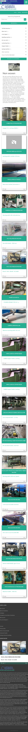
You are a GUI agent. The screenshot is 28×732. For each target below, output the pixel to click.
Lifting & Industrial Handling (5, 635)
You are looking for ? (4, 619)
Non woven (14, 23)
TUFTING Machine (7, 28)
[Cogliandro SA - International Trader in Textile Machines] (8, 7)
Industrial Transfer (3, 633)
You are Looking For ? (6, 3)
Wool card (5, 31)
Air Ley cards (5, 40)
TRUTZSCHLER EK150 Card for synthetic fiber (14, 440)
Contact (1, 626)
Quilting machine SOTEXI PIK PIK (14, 558)
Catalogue (2, 613)
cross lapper (5, 34)
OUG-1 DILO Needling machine (14, 266)
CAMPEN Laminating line (14, 325)
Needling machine (7, 37)
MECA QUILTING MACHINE (14, 499)
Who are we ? (2, 617)
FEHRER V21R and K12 (14, 297)
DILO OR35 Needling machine (14, 238)
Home (15, 12)
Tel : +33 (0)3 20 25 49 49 (12, 1)
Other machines (5, 52)
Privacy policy (3, 628)
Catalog (19, 12)
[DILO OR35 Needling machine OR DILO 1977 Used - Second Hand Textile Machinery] (14, 229)
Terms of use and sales (4, 630)
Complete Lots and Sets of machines (7, 615)
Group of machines (8, 55)
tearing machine (6, 49)
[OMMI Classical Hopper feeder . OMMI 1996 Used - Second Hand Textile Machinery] (14, 344)
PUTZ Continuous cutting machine (14, 586)
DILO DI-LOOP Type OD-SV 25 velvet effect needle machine (14, 471)
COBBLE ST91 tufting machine (14, 123)
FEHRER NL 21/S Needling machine (14, 210)
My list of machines (4, 610)
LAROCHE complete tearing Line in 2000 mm (14, 412)
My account (2, 608)
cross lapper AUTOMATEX (14, 179)
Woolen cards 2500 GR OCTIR (14, 151)
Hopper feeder (6, 46)
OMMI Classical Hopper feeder (14, 353)
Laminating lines (6, 43)
